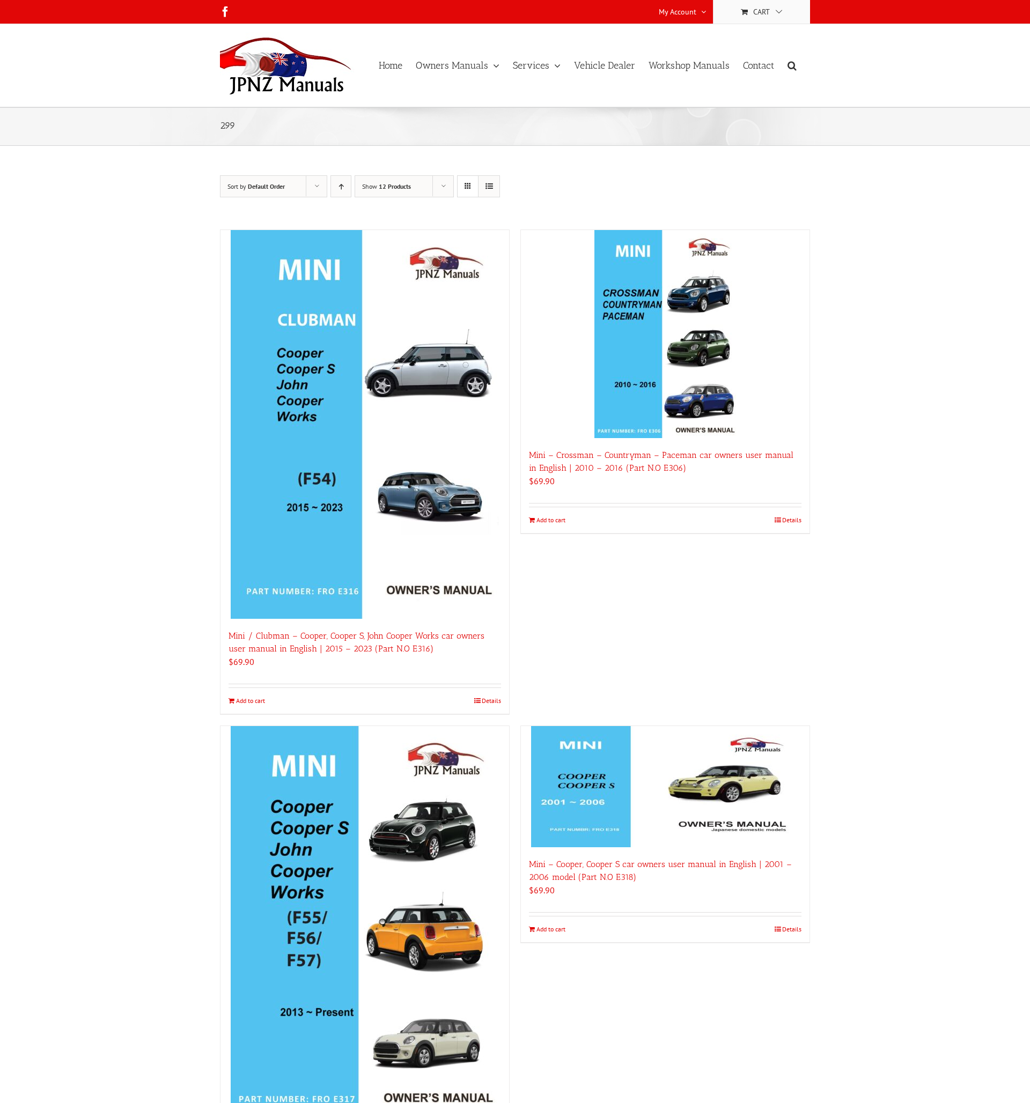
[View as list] (489, 186)
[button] (792, 65)
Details (491, 701)
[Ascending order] (340, 186)
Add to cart (250, 701)
